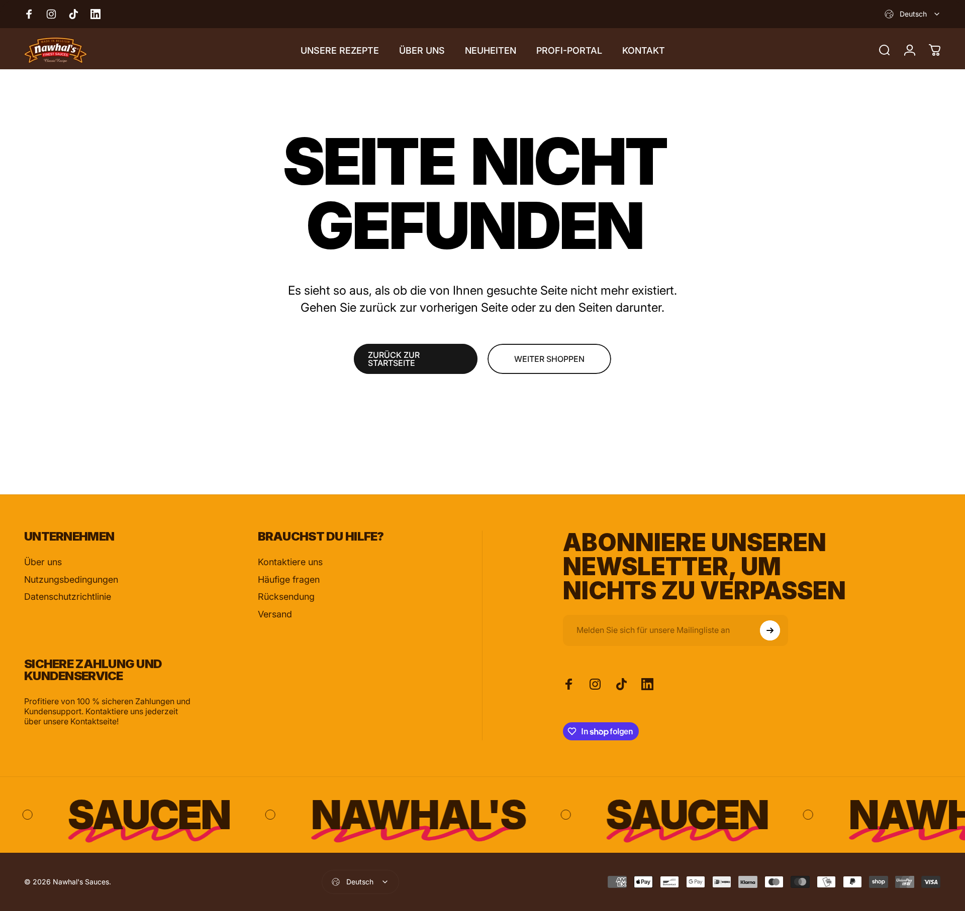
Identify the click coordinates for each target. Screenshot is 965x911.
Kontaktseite (93, 721)
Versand (275, 614)
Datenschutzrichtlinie (67, 596)
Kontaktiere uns (290, 562)
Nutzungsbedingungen (71, 579)
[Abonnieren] (770, 630)
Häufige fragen (289, 579)
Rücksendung (286, 596)
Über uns (43, 562)
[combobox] (913, 14)
